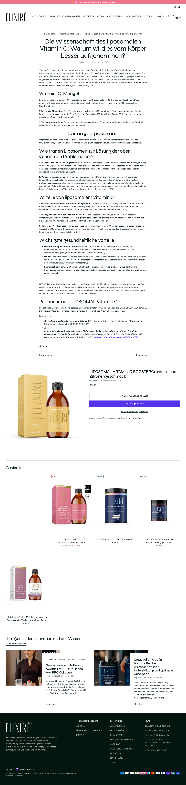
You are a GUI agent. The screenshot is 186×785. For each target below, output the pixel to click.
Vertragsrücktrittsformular (157, 735)
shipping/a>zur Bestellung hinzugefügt (124, 418)
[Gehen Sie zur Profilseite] (173, 16)
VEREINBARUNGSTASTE (156, 750)
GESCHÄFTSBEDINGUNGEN (158, 726)
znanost (138, 34)
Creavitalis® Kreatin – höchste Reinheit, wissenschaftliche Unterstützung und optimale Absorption (153, 667)
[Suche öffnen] (167, 16)
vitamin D (119, 34)
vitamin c (109, 34)
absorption (51, 660)
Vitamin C (133, 307)
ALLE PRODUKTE (118, 726)
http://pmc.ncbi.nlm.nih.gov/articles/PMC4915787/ (115, 337)
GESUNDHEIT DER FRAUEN (122, 748)
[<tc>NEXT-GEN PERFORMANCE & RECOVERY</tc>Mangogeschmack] (159, 505)
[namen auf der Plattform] (175, 7)
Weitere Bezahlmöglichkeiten (134, 411)
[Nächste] (136, 2)
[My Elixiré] (17, 16)
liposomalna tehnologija (70, 34)
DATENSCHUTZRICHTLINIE (157, 730)
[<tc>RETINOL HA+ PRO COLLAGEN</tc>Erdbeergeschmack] (70, 505)
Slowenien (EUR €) (25, 769)
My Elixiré (93, 380)
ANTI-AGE (115, 744)
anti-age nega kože (67, 660)
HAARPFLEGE (116, 758)
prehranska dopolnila (93, 34)
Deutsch (9, 769)
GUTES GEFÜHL (117, 730)
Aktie (45, 346)
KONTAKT (80, 735)
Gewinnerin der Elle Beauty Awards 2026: (65, 668)
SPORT (113, 762)
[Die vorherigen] (50, 2)
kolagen (81, 660)
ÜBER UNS (80, 726)
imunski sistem (50, 34)
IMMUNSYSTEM (117, 735)
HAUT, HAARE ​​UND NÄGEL (122, 739)
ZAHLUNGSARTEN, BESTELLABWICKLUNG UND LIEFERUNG (158, 742)
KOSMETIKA (115, 753)
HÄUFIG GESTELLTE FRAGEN (89, 730)
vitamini (128, 34)
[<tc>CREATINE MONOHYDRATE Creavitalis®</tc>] (115, 505)
